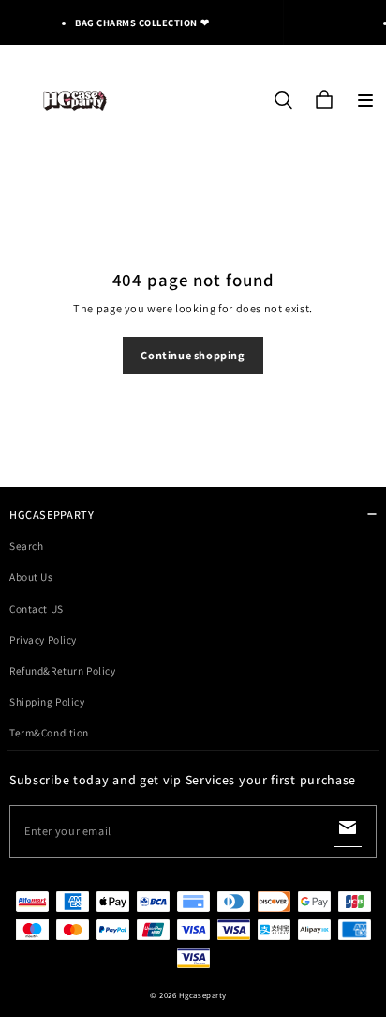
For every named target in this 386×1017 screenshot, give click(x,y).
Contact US (36, 608)
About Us (31, 576)
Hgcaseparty (203, 995)
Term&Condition (49, 732)
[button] (365, 100)
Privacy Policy (43, 639)
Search (26, 546)
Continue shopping (193, 355)
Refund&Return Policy (62, 670)
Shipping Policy (47, 701)
